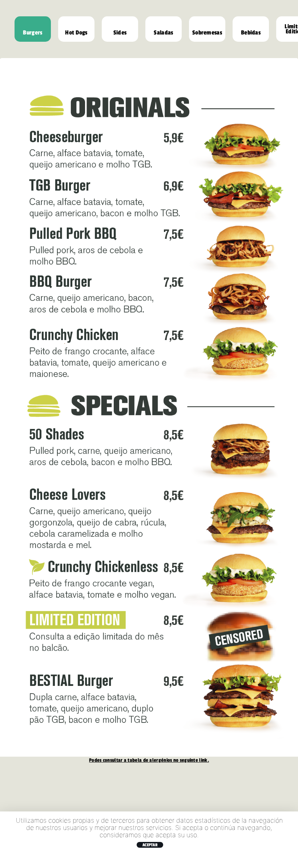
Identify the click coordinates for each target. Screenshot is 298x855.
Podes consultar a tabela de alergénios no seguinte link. (149, 760)
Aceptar (149, 844)
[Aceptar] (289, 833)
